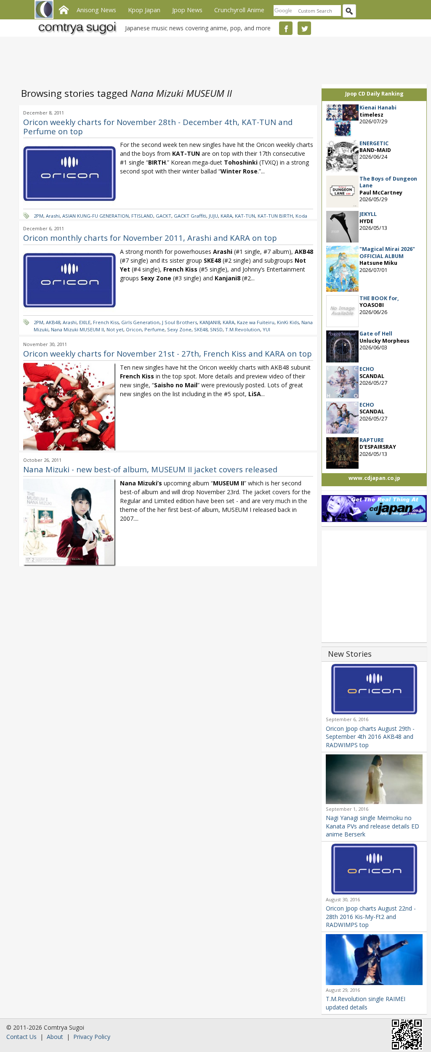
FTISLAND (142, 216)
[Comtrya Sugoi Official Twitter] (304, 28)
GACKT (163, 216)
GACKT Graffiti (190, 216)
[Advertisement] (213, 59)
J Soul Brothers (179, 322)
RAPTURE (371, 440)
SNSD (216, 329)
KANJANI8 (210, 322)
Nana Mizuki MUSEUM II (77, 329)
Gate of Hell (375, 333)
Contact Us (21, 1037)
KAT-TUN (245, 216)
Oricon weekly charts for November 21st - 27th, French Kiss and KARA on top (167, 353)
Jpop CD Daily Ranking (374, 93)
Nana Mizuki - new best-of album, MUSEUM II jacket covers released (150, 469)
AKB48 (53, 322)
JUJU (213, 216)
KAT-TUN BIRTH (275, 216)
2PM (38, 216)
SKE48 (201, 329)
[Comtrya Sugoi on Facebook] (286, 28)
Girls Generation (140, 322)
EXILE (84, 322)
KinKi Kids (288, 322)
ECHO (366, 369)
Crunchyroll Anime (239, 9)
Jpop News (187, 9)
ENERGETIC (373, 143)
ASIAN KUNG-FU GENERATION (95, 216)
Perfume (154, 329)
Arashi (53, 216)
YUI (266, 329)
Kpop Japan (144, 9)
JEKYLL (368, 214)
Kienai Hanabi (377, 107)
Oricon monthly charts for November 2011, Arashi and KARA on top (150, 237)
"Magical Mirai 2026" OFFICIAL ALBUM (387, 252)
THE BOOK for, (379, 298)
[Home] (63, 9)
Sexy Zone (179, 329)
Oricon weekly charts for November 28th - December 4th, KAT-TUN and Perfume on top (158, 126)
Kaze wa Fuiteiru (255, 322)
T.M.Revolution (242, 329)
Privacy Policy (91, 1037)
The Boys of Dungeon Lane (388, 182)
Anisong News (96, 9)
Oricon (134, 329)
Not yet (114, 329)
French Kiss (106, 322)
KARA (226, 216)
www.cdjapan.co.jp (374, 478)
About (55, 1037)
